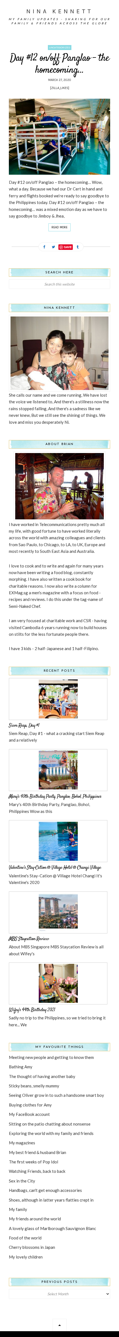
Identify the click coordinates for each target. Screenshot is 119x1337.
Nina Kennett (59, 11)
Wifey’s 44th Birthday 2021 (32, 1010)
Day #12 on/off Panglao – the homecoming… (59, 64)
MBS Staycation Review (29, 939)
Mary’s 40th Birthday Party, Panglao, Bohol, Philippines (55, 796)
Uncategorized (59, 47)
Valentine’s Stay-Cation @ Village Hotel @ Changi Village (55, 867)
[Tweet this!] (53, 247)
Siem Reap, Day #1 (24, 725)
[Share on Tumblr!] (78, 247)
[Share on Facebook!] (44, 247)
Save (68, 247)
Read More (59, 227)
